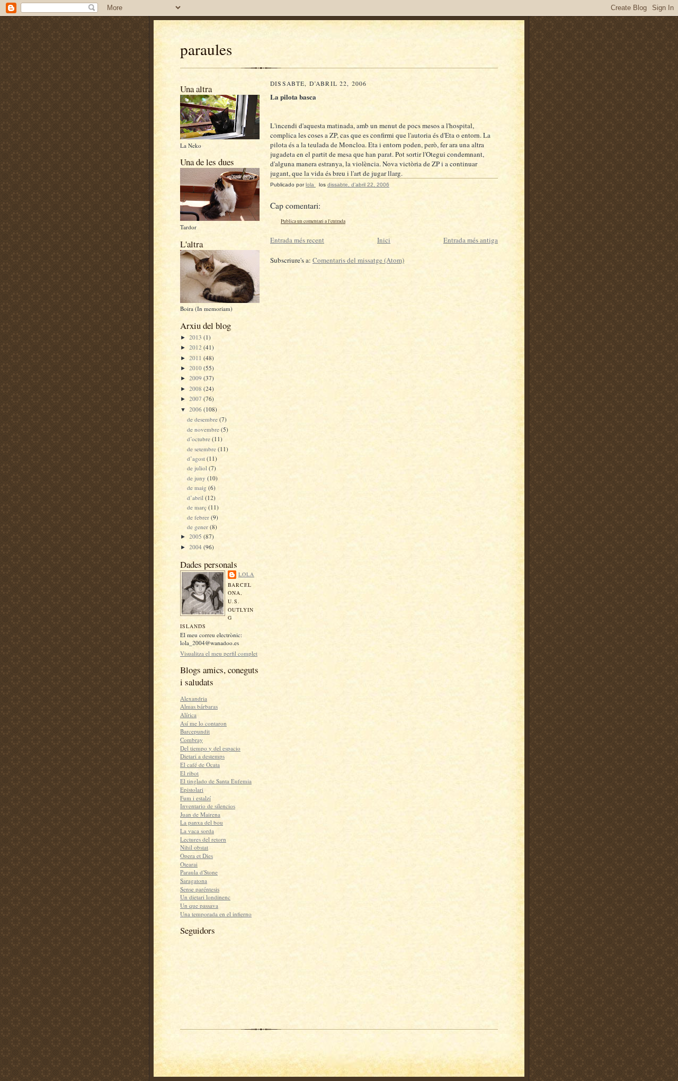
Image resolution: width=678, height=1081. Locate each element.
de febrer (199, 517)
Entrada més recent (297, 240)
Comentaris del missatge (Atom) (358, 260)
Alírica (188, 715)
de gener (198, 527)
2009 (196, 378)
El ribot (189, 773)
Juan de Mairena (200, 814)
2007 (196, 399)
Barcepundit (195, 731)
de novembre (204, 429)
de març (197, 507)
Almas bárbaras (199, 706)
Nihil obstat (194, 847)
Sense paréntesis (199, 889)
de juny (197, 478)
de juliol (198, 468)
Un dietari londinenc (205, 897)
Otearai (189, 864)
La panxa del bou (201, 822)
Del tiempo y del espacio (210, 748)
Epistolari (191, 789)
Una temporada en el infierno (216, 914)
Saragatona (193, 881)
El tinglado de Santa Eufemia (216, 781)
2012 (196, 347)
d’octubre (199, 439)
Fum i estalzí (195, 798)
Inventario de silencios (207, 806)
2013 (196, 337)
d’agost (197, 458)
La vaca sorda (197, 831)
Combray (191, 740)
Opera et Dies (196, 856)
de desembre (203, 419)
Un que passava (199, 905)
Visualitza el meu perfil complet (218, 653)
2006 (196, 409)
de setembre (202, 449)
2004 (196, 547)
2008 (196, 388)
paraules (206, 49)
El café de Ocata (200, 765)
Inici (383, 240)
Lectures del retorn (203, 839)
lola (246, 574)
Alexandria (193, 698)
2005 (196, 536)
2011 (196, 358)
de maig (197, 488)
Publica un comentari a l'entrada (313, 221)
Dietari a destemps (202, 756)
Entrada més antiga (470, 240)
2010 (196, 368)
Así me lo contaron (203, 723)
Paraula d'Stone (199, 872)
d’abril (196, 498)
